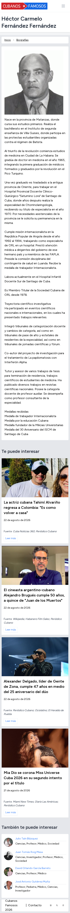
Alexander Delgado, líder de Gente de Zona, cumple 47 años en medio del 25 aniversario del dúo (34, 686)
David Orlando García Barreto (33, 868)
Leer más (10, 538)
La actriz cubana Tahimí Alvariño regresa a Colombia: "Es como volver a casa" (32, 507)
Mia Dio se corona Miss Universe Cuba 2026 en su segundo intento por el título (33, 777)
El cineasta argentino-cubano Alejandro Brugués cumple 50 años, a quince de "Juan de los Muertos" (34, 595)
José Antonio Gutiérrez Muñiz (32, 881)
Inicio (7, 40)
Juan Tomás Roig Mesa (29, 852)
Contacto (35, 905)
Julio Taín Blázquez (26, 838)
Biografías (22, 40)
